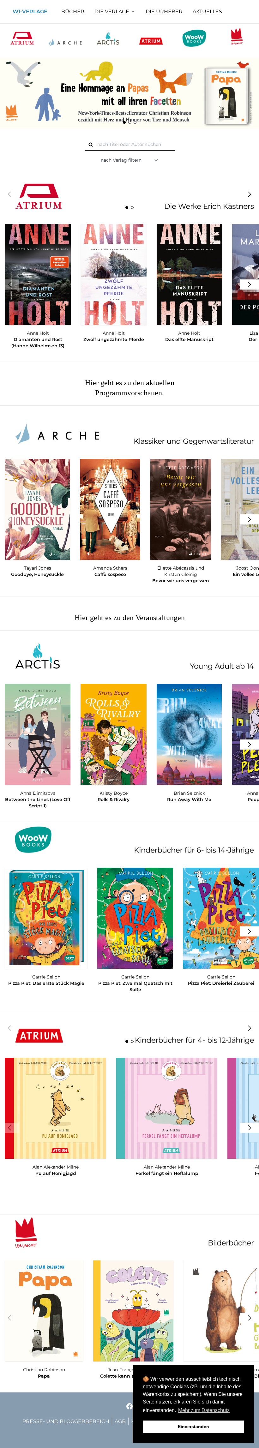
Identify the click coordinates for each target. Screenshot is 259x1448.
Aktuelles (207, 12)
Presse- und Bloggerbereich (65, 1421)
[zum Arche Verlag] (129, 431)
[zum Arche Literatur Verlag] (65, 38)
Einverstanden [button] (193, 1426)
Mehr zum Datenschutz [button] (204, 1410)
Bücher (72, 12)
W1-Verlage (30, 12)
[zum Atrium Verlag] (22, 38)
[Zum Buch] (129, 93)
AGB (120, 1421)
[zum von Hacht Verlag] (237, 38)
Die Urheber (164, 12)
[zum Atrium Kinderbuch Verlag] (151, 38)
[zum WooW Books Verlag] (194, 38)
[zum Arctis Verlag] (108, 38)
